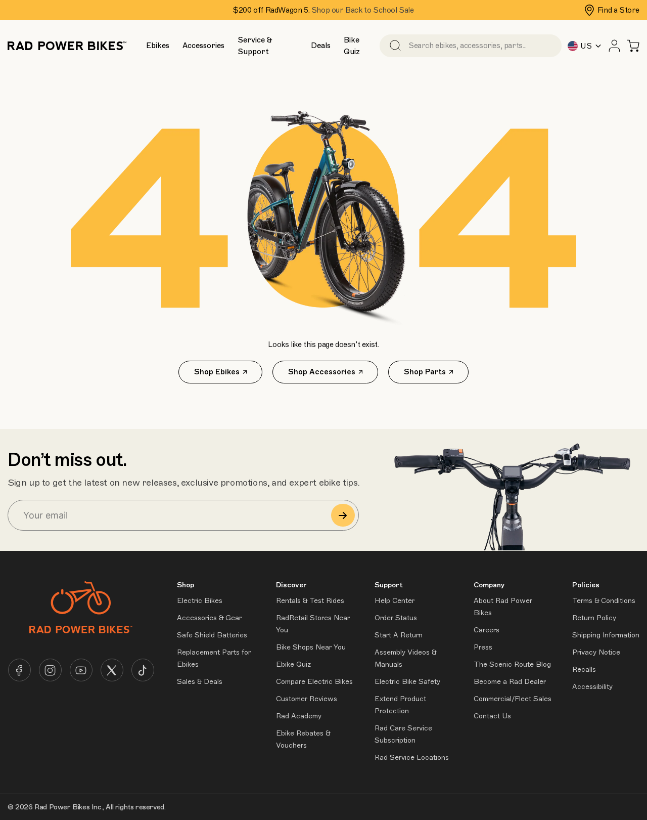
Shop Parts (425, 371)
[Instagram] (50, 670)
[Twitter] (112, 670)
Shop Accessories (321, 371)
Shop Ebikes (217, 371)
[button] (157, 46)
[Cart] (633, 45)
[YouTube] (81, 670)
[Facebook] (19, 670)
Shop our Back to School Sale (362, 10)
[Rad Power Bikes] (67, 45)
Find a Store (618, 10)
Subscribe (343, 515)
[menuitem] (157, 45)
